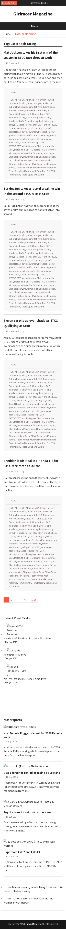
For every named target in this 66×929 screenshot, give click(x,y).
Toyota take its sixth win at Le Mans (27, 812)
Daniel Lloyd (15, 131)
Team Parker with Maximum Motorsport (36, 167)
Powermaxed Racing (33, 156)
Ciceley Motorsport (18, 128)
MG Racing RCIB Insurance (43, 149)
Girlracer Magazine (33, 14)
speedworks (45, 160)
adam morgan (34, 103)
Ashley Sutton (29, 114)
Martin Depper (29, 146)
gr (24, 63)
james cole (46, 138)
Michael (12, 153)
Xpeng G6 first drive (15, 654)
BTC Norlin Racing (23, 124)
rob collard (14, 160)
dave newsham (29, 131)
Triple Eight (27, 174)
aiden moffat (30, 106)
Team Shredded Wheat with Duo (25, 171)
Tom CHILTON (48, 171)
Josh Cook (14, 142)
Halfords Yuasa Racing (38, 135)
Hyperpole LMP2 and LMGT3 (22, 852)
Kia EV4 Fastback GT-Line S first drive (25, 678)
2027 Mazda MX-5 (39, 2)
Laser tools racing (29, 142)
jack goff (25, 138)
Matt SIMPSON (21, 149)
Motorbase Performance (29, 153)
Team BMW (30, 163)
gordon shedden (17, 135)
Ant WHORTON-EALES (35, 110)
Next (33, 599)
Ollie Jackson (15, 156)
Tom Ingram (14, 174)
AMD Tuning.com (46, 106)
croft (48, 128)
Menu (34, 26)
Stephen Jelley (16, 163)
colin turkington (37, 128)
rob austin (50, 156)
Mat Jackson (43, 146)
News (14, 92)
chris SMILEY (50, 124)
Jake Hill (35, 138)
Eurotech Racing (46, 131)
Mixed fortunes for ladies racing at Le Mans (32, 773)
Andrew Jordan (16, 110)
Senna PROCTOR (29, 160)
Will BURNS (39, 174)
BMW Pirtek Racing (28, 121)
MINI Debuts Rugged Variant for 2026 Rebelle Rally (33, 735)
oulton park (29, 565)
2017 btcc (16, 99)
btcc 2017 (38, 124)
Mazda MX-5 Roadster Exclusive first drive (27, 638)
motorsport (50, 153)
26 (25, 599)
